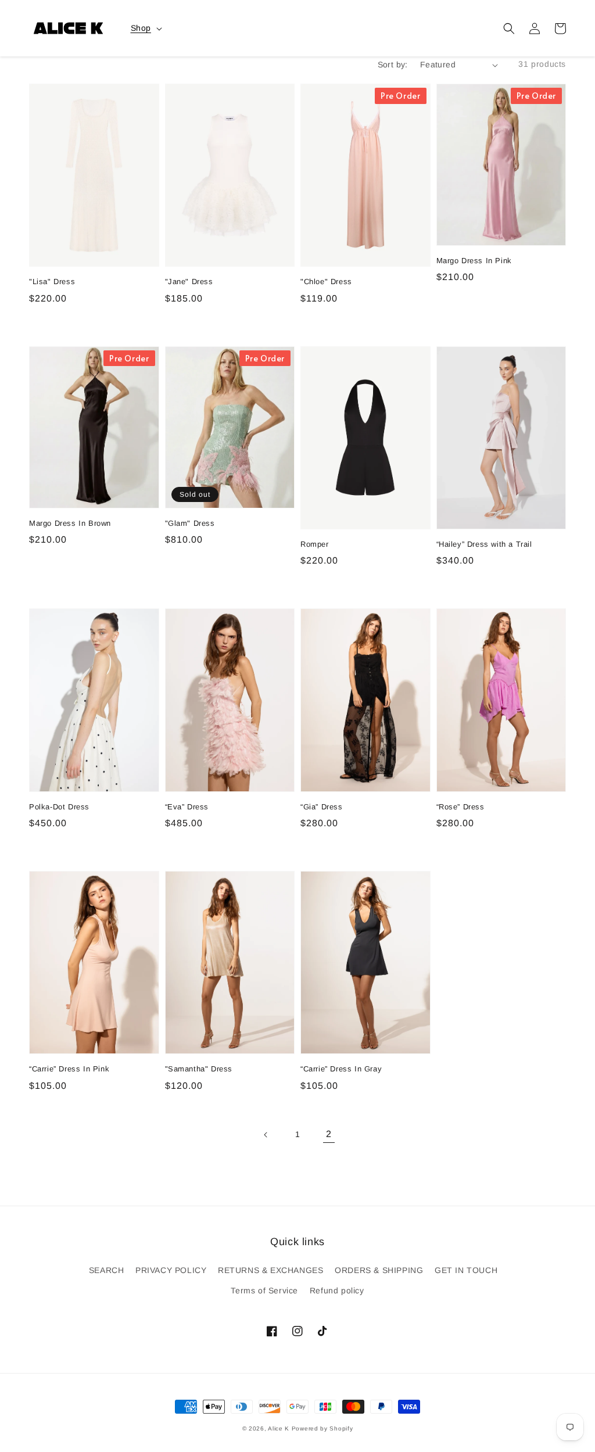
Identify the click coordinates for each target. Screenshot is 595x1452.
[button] (509, 28)
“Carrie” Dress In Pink (69, 1068)
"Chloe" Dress (326, 281)
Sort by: (393, 64)
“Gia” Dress (321, 806)
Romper (314, 544)
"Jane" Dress (189, 281)
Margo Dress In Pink (474, 260)
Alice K (278, 1428)
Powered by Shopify (322, 1428)
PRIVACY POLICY (170, 1270)
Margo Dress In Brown (70, 523)
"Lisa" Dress (52, 281)
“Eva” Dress (187, 806)
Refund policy (337, 1290)
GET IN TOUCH (466, 1270)
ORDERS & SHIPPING (379, 1270)
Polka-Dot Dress (59, 806)
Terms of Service (264, 1290)
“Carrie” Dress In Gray (341, 1068)
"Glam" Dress (190, 523)
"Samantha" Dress (199, 1068)
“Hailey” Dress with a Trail (484, 544)
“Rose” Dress (460, 806)
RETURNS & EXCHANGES (270, 1270)
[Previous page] (266, 1135)
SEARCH (106, 1270)
